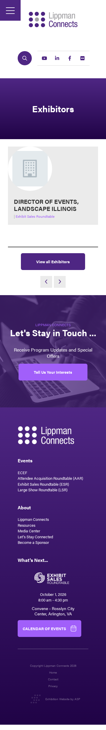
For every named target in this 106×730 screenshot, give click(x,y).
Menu (10, 10)
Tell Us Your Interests (53, 372)
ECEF (22, 472)
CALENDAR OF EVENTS (44, 628)
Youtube (44, 58)
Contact (53, 679)
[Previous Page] (46, 282)
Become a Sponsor (33, 542)
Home (53, 672)
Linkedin (57, 58)
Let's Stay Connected (35, 536)
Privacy (53, 686)
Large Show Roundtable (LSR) (42, 489)
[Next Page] (60, 282)
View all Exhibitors (53, 261)
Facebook (70, 58)
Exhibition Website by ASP (62, 699)
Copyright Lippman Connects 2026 (53, 666)
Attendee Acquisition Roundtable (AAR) (50, 478)
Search (25, 58)
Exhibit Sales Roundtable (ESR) (43, 484)
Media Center (29, 531)
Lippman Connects (33, 519)
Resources (26, 525)
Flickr (82, 58)
